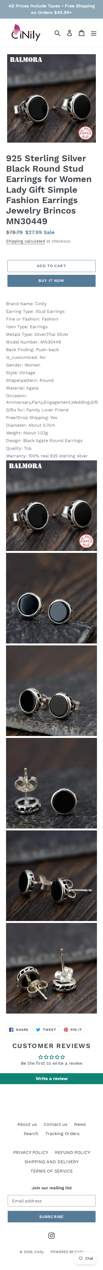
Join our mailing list (52, 1187)
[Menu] (94, 33)
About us (27, 1124)
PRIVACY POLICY (30, 1152)
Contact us (55, 1124)
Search (31, 1133)
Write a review (52, 1078)
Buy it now (51, 280)
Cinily (39, 1252)
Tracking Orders (62, 1133)
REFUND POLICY (72, 1152)
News (80, 1124)
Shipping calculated (25, 241)
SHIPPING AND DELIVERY (51, 1161)
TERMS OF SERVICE (51, 1171)
